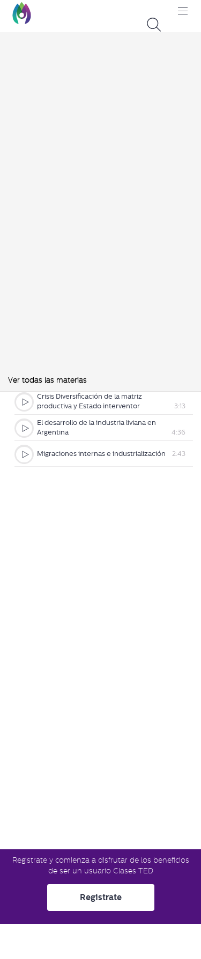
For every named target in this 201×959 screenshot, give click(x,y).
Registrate (101, 897)
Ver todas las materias (47, 380)
